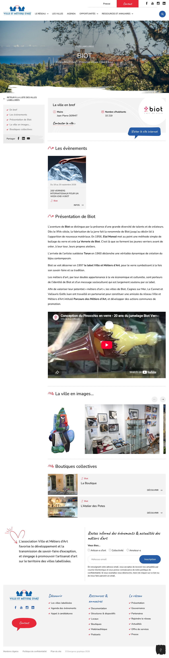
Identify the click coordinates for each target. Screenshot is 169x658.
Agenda (71, 13)
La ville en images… (20, 124)
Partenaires (137, 613)
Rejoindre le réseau (141, 618)
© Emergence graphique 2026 (77, 651)
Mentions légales (10, 651)
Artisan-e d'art (98, 550)
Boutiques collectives (21, 129)
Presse (106, 3)
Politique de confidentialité (35, 651)
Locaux (94, 618)
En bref (13, 109)
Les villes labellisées (61, 603)
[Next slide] (163, 399)
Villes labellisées (84, 46)
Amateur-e (135, 550)
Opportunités (87, 13)
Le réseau (40, 13)
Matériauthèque (99, 629)
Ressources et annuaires (116, 13)
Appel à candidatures (62, 613)
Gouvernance (138, 608)
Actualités (136, 623)
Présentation (137, 603)
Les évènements (18, 114)
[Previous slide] (154, 399)
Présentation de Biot (20, 119)
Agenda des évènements (63, 608)
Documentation (99, 608)
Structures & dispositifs (103, 613)
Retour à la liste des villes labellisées (22, 98)
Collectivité (117, 550)
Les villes (57, 13)
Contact (127, 4)
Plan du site (56, 651)
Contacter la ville (63, 123)
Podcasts (96, 634)
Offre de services (140, 629)
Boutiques (96, 624)
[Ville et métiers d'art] (17, 10)
